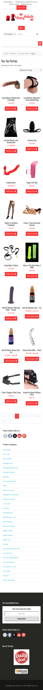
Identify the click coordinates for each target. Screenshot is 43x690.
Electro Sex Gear (8, 490)
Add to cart (10, 109)
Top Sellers (6, 571)
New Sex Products (9, 526)
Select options (31, 316)
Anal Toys (6, 454)
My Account (21, 7)
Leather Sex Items (9, 499)
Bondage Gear (8, 463)
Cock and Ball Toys (9, 481)
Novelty (5, 544)
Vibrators (6, 576)
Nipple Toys (7, 540)
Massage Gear (8, 513)
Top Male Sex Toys (9, 567)
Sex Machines (7, 553)
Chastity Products (9, 472)
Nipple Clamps (8, 531)
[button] (40, 43)
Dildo (4, 486)
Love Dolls (6, 504)
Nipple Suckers (8, 535)
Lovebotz (6, 508)
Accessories (7, 450)
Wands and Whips (9, 580)
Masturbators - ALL (9, 517)
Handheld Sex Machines (11, 495)
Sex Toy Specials (8, 562)
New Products (8, 522)
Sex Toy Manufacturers (11, 558)
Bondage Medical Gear (10, 468)
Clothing (5, 477)
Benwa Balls (7, 459)
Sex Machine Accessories (11, 549)
